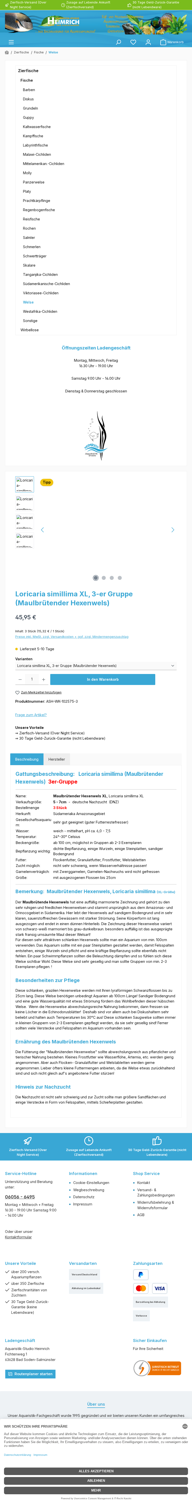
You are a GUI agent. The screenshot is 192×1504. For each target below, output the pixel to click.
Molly (27, 173)
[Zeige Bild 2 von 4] (104, 578)
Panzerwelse (33, 182)
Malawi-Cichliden (37, 154)
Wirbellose (29, 330)
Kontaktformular (18, 1237)
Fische (26, 80)
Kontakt (143, 1182)
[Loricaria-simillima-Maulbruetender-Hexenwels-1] (107, 530)
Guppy (28, 117)
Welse (28, 302)
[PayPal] (141, 1274)
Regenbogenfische (39, 210)
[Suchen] (118, 42)
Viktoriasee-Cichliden (40, 293)
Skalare (29, 265)
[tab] (27, 759)
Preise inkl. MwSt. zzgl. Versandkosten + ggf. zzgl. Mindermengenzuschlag (71, 637)
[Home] (7, 52)
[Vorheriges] (42, 530)
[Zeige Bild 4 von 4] (120, 578)
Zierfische (28, 70)
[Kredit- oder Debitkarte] (150, 1288)
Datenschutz (83, 1197)
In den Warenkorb (103, 679)
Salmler (29, 237)
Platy (27, 191)
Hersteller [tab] (56, 759)
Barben (29, 90)
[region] (96, 530)
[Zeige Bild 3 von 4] (112, 578)
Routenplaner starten (33, 1374)
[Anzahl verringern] (20, 679)
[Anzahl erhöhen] (43, 679)
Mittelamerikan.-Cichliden (43, 164)
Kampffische (33, 136)
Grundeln (30, 108)
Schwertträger (34, 256)
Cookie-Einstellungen (91, 1182)
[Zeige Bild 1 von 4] (96, 578)
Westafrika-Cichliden (40, 311)
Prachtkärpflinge (36, 200)
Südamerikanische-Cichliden (46, 284)
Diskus (28, 99)
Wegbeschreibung (88, 1190)
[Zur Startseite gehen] (96, 23)
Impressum (82, 1204)
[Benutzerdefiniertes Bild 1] (157, 1368)
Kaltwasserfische (37, 127)
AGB (140, 1215)
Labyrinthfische (35, 145)
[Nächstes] (172, 530)
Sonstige (30, 321)
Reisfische (31, 219)
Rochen (29, 228)
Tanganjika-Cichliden (40, 274)
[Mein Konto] (148, 42)
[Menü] (11, 42)
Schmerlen (31, 247)
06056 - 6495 (20, 1196)
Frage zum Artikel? (31, 715)
